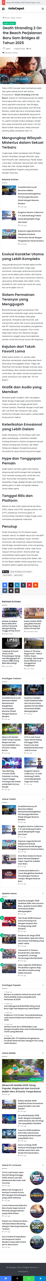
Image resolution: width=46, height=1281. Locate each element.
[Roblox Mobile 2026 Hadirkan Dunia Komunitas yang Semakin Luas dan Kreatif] (9, 1104)
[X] (11, 585)
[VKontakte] (4, 590)
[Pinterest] (29, 585)
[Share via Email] (11, 590)
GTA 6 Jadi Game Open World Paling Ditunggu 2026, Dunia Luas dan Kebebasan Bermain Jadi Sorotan (33, 744)
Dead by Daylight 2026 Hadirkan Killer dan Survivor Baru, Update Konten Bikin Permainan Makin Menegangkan (33, 704)
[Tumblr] (23, 585)
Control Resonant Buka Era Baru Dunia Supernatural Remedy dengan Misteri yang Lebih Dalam (14, 1209)
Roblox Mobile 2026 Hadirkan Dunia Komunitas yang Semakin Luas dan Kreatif (30, 1104)
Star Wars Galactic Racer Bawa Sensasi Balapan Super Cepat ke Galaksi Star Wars (30, 860)
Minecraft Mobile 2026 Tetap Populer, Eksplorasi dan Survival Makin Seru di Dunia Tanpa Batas (11, 744)
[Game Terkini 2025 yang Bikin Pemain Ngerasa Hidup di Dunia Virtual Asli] (34, 613)
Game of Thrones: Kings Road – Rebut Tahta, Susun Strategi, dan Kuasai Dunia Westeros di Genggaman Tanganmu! (33, 658)
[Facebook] (4, 585)
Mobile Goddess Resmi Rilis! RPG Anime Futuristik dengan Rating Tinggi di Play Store (11, 626)
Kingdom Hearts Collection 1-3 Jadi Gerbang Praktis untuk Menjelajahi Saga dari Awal (33, 776)
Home (6, 18)
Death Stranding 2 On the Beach (21, 572)
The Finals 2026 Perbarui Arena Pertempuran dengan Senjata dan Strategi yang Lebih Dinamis (29, 923)
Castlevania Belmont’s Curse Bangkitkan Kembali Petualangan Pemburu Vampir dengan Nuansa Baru (30, 875)
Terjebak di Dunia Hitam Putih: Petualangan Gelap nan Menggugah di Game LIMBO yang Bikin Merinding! (11, 657)
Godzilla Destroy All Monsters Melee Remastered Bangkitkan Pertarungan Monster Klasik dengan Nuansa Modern (11, 707)
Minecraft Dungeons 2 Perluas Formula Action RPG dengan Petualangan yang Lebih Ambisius (14, 1194)
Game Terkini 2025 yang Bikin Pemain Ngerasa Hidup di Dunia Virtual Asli (33, 625)
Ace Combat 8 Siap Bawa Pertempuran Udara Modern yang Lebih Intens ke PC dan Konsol (14, 1240)
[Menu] (3, 9)
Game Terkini (16, 18)
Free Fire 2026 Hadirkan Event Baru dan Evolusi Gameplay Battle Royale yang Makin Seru (29, 1134)
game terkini (18, 575)
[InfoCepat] (16, 8)
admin (8, 49)
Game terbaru (7, 575)
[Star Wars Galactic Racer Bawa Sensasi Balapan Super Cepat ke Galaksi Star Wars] (9, 859)
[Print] (17, 590)
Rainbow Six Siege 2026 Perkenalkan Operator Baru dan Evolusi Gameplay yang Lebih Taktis (31, 939)
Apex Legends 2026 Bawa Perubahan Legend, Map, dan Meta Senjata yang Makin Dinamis (30, 969)
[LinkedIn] (17, 585)
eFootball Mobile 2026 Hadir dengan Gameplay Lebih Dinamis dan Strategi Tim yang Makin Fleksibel (30, 1119)
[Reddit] (35, 585)
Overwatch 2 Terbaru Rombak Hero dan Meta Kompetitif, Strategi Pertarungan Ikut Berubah (30, 954)
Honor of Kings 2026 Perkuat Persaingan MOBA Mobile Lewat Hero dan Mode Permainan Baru (30, 1149)
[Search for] (43, 9)
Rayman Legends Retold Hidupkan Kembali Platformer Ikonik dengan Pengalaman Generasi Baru (31, 845)
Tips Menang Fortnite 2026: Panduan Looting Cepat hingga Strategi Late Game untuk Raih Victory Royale (11, 779)
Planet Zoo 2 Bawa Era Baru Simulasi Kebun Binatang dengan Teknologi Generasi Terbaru (15, 1225)
